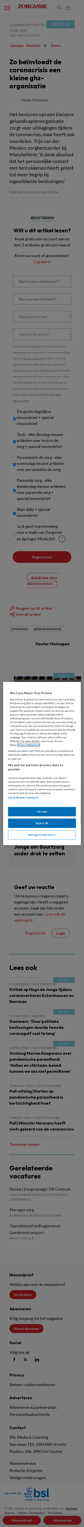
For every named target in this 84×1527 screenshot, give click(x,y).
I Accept (42, 811)
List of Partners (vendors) (23, 797)
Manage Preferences (42, 834)
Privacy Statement (28, 744)
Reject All (42, 823)
